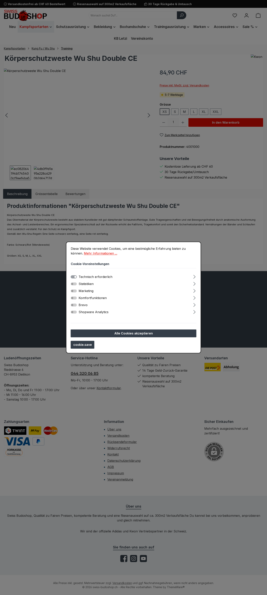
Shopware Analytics (93, 312)
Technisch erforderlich (95, 277)
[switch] (74, 284)
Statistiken (86, 284)
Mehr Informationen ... (100, 253)
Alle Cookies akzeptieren (133, 333)
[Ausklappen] (194, 276)
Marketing (86, 291)
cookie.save (82, 345)
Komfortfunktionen (93, 298)
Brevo (83, 305)
